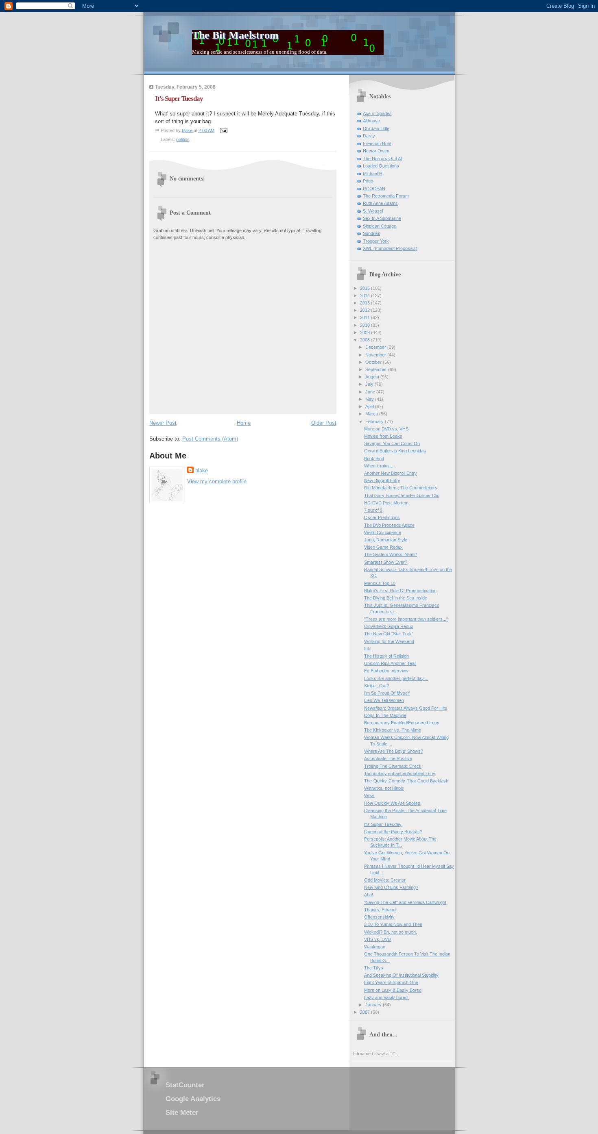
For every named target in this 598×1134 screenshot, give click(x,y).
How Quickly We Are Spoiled (392, 803)
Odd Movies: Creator (385, 880)
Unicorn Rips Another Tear (390, 663)
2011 (365, 317)
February (375, 421)
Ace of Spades (377, 113)
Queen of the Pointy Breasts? (393, 831)
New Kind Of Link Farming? (391, 887)
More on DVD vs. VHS (386, 428)
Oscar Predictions (382, 517)
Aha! (368, 894)
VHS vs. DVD (377, 939)
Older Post (323, 423)
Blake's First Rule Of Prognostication (400, 590)
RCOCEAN (374, 188)
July (370, 384)
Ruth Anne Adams (380, 203)
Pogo (368, 180)
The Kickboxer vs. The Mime (392, 730)
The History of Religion (386, 656)
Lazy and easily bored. (386, 997)
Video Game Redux (383, 547)
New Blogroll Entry (382, 480)
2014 (365, 295)
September (376, 369)
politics (183, 139)
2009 (365, 332)
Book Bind (374, 458)
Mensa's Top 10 (379, 583)
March (372, 413)
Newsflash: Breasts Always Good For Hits (405, 708)
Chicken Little (376, 128)
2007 (365, 1012)
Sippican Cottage (379, 226)
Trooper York (376, 241)
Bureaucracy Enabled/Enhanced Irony (401, 722)
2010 (365, 325)
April (370, 406)
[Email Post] (223, 130)
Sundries (371, 233)
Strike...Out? (376, 685)
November (376, 354)
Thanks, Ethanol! (380, 909)
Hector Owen (376, 150)
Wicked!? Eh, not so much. (390, 932)
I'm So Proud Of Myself (387, 693)
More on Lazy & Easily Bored (392, 990)
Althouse (371, 120)
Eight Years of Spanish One (391, 982)
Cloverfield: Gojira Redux (388, 626)
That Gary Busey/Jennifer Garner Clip (401, 495)
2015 (365, 288)
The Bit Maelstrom (235, 35)
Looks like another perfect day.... (396, 678)
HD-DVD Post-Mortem (386, 502)
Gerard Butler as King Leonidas (395, 450)
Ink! (367, 648)
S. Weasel (373, 211)
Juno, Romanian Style (385, 539)
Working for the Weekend (389, 641)
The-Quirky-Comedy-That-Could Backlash (406, 780)
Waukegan (374, 946)
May (370, 399)
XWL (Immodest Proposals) (390, 248)
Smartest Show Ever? (385, 562)
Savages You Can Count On (392, 443)
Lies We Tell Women (384, 700)
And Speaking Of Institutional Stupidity (401, 975)
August (372, 376)
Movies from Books (383, 436)
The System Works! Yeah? (390, 554)
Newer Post (163, 423)
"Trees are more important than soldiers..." (406, 619)
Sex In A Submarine (382, 218)
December (376, 347)
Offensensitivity (379, 917)
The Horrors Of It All (382, 158)
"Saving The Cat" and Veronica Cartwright (405, 902)
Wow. (369, 795)
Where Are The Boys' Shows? (393, 751)
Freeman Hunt (377, 143)
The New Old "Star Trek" (388, 633)
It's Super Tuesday (383, 824)
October (374, 362)
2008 (365, 339)
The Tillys (373, 967)
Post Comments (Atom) (210, 439)
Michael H (372, 173)
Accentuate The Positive (388, 758)
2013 (365, 302)
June (370, 391)
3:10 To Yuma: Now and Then (393, 924)
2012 (365, 310)
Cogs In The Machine (385, 715)
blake (201, 470)
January (374, 1004)
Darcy (369, 135)
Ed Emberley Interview (386, 670)
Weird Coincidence (382, 532)
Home (244, 423)
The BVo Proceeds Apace (389, 525)
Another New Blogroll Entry (390, 473)
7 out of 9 (373, 510)
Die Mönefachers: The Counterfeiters (400, 487)
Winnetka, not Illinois (384, 788)
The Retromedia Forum (386, 195)
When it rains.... (379, 465)
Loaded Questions (381, 165)
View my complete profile (217, 481)
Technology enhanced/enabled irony (399, 773)
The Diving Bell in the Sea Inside (395, 597)
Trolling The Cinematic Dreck (392, 766)
